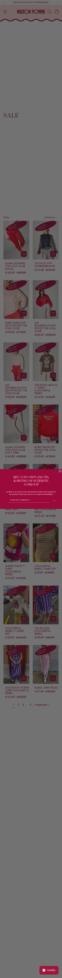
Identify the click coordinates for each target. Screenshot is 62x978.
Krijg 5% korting (54, 501)
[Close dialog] (60, 471)
